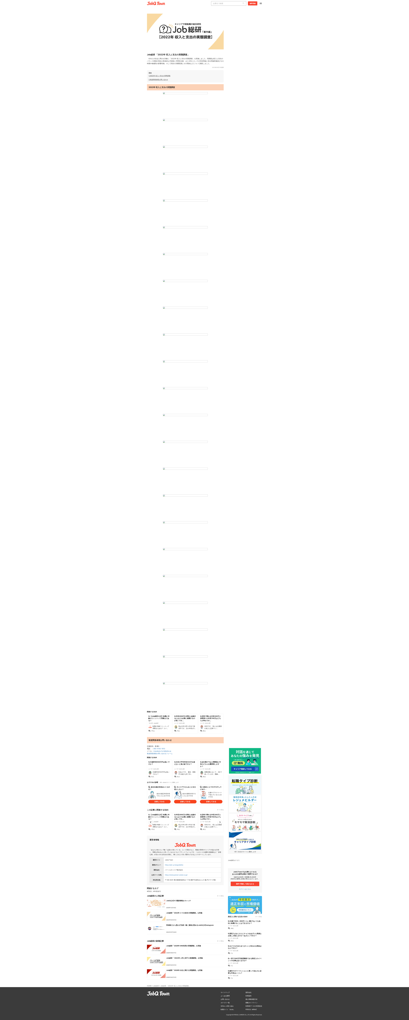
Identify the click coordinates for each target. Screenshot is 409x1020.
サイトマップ (225, 992)
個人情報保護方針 (252, 999)
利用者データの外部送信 (254, 1006)
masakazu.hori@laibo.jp (162, 751)
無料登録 (253, 3)
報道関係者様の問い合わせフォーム (160, 754)
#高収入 (149, 891)
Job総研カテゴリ (234, 860)
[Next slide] (220, 822)
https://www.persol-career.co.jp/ (176, 875)
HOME (149, 986)
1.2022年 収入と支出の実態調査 (159, 76)
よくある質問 (225, 996)
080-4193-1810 (159, 749)
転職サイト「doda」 (228, 1009)
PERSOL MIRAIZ (251, 1009)
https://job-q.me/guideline (174, 865)
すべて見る (220, 810)
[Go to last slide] (151, 822)
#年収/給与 (157, 891)
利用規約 (248, 996)
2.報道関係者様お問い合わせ (158, 79)
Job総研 (156, 986)
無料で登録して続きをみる (245, 884)
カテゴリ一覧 (225, 1003)
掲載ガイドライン (252, 1003)
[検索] (244, 3)
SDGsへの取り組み (227, 1006)
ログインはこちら (245, 889)
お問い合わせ (225, 999)
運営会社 (248, 992)
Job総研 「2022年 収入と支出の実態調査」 (175, 986)
